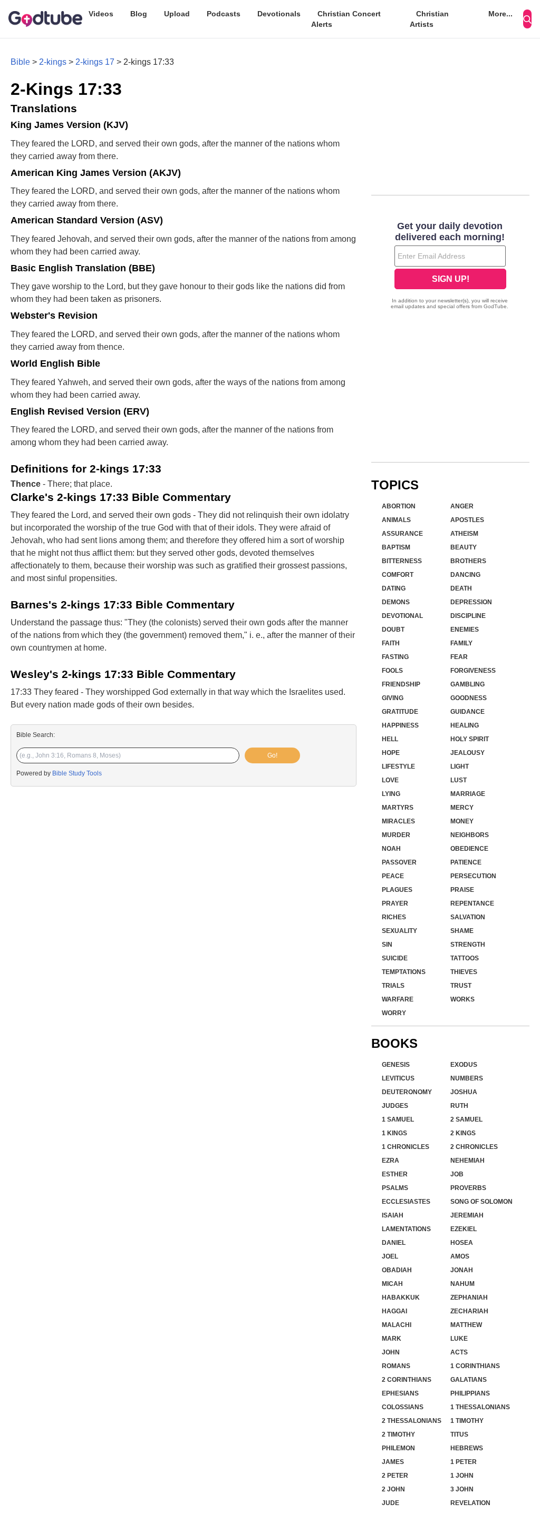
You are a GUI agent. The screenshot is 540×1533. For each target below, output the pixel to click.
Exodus (463, 1064)
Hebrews (466, 1448)
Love (390, 780)
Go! (272, 755)
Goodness (468, 698)
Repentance (472, 903)
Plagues (397, 889)
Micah (392, 1284)
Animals (396, 520)
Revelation (470, 1503)
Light (459, 766)
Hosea (461, 1242)
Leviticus (398, 1078)
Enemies (464, 629)
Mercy (462, 807)
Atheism (464, 533)
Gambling (467, 684)
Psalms (395, 1188)
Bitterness (402, 561)
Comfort (397, 574)
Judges (395, 1105)
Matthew (466, 1325)
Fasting (395, 657)
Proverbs (468, 1188)
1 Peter (463, 1462)
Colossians (402, 1407)
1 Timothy (467, 1420)
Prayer (395, 903)
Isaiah (392, 1215)
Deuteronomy (407, 1092)
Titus (459, 1434)
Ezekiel (463, 1229)
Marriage (467, 794)
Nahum (462, 1284)
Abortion (399, 506)
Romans (396, 1366)
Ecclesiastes (406, 1201)
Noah (391, 848)
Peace (393, 876)
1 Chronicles (405, 1147)
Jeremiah (467, 1215)
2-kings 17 (94, 61)
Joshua (463, 1092)
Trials (393, 985)
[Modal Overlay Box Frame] (450, 266)
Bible (20, 61)
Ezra (390, 1160)
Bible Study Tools (77, 773)
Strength (467, 944)
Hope (391, 752)
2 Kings (463, 1133)
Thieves (463, 972)
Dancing (465, 574)
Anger (462, 506)
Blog (138, 13)
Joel (390, 1256)
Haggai (394, 1311)
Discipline (468, 616)
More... (500, 13)
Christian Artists (429, 18)
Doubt (393, 629)
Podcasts (223, 13)
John (391, 1352)
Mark (391, 1338)
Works (462, 999)
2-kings (52, 61)
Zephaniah (469, 1297)
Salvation (467, 917)
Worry (394, 1013)
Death (461, 588)
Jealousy (467, 752)
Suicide (395, 958)
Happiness (400, 725)
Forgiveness (473, 670)
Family (461, 643)
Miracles (398, 821)
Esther (395, 1174)
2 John (393, 1489)
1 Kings (394, 1133)
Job (457, 1174)
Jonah (461, 1270)
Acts (459, 1352)
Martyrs (397, 807)
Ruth (459, 1105)
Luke (459, 1338)
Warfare (397, 999)
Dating (394, 588)
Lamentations (406, 1229)
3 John (462, 1489)
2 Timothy (398, 1434)
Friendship (401, 684)
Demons (396, 602)
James (393, 1462)
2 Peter (395, 1475)
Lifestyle (398, 766)
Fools (392, 670)
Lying (391, 794)
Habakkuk (401, 1297)
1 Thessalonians (480, 1407)
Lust (458, 780)
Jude (390, 1503)
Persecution (473, 876)
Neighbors (469, 835)
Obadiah (397, 1270)
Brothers (468, 561)
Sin (387, 944)
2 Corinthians (406, 1379)
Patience (465, 862)
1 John (462, 1475)
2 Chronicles (474, 1147)
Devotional (402, 616)
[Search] (527, 18)
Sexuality (399, 931)
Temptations (404, 972)
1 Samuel (398, 1119)
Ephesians (400, 1393)
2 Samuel (466, 1119)
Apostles (467, 520)
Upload (177, 13)
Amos (459, 1256)
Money (462, 821)
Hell (390, 739)
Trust (460, 985)
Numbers (466, 1078)
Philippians (470, 1393)
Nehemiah (467, 1160)
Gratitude (400, 711)
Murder (396, 835)
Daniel (394, 1242)
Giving (392, 698)
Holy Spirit (469, 739)
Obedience (469, 848)
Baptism (396, 547)
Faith (391, 643)
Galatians (468, 1379)
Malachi (396, 1325)
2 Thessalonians (411, 1420)
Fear (459, 657)
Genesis (396, 1064)
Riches (394, 917)
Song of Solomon (481, 1201)
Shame (462, 931)
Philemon (398, 1448)
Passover (399, 862)
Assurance (402, 533)
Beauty (463, 547)
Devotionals (279, 13)
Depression (471, 602)
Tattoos (464, 958)
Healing (464, 725)
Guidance (467, 711)
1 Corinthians (475, 1366)
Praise (462, 889)
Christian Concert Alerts (346, 18)
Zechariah (469, 1311)
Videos (101, 13)
